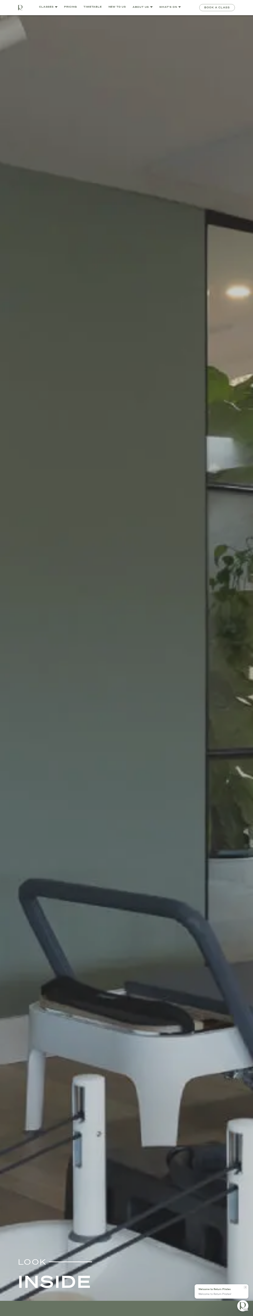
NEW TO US (117, 7)
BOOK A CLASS (217, 7)
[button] (143, 7)
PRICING (70, 7)
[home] (20, 7)
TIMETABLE (93, 7)
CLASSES (46, 7)
